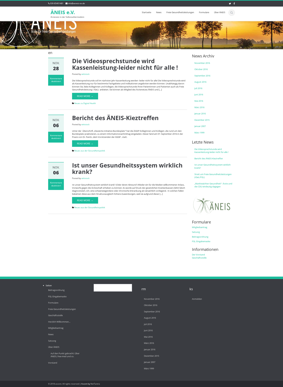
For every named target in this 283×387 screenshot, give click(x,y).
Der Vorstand (198, 254)
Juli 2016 (198, 88)
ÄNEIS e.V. (63, 12)
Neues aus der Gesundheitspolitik (89, 150)
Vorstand (52, 362)
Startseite (146, 12)
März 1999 (199, 132)
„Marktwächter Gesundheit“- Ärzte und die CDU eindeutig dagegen (213, 185)
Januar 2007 (200, 126)
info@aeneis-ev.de (76, 3)
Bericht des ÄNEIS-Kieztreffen (115, 118)
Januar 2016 (200, 113)
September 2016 (202, 75)
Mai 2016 (198, 100)
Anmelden (197, 298)
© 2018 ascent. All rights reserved (63, 383)
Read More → (85, 96)
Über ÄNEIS (219, 12)
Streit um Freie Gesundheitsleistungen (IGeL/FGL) (213, 176)
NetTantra (95, 383)
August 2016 (200, 81)
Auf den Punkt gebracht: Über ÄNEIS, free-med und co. (65, 355)
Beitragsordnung (200, 236)
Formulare (204, 12)
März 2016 (199, 107)
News (158, 12)
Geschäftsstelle (199, 257)
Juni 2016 (198, 94)
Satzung (196, 231)
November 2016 (202, 63)
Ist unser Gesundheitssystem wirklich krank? (127, 168)
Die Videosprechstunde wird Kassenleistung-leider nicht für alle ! (125, 64)
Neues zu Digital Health (85, 103)
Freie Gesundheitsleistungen (180, 12)
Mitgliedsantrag (199, 227)
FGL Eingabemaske (201, 241)
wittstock (85, 74)
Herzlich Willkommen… (59, 321)
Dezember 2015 (201, 119)
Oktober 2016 (201, 69)
